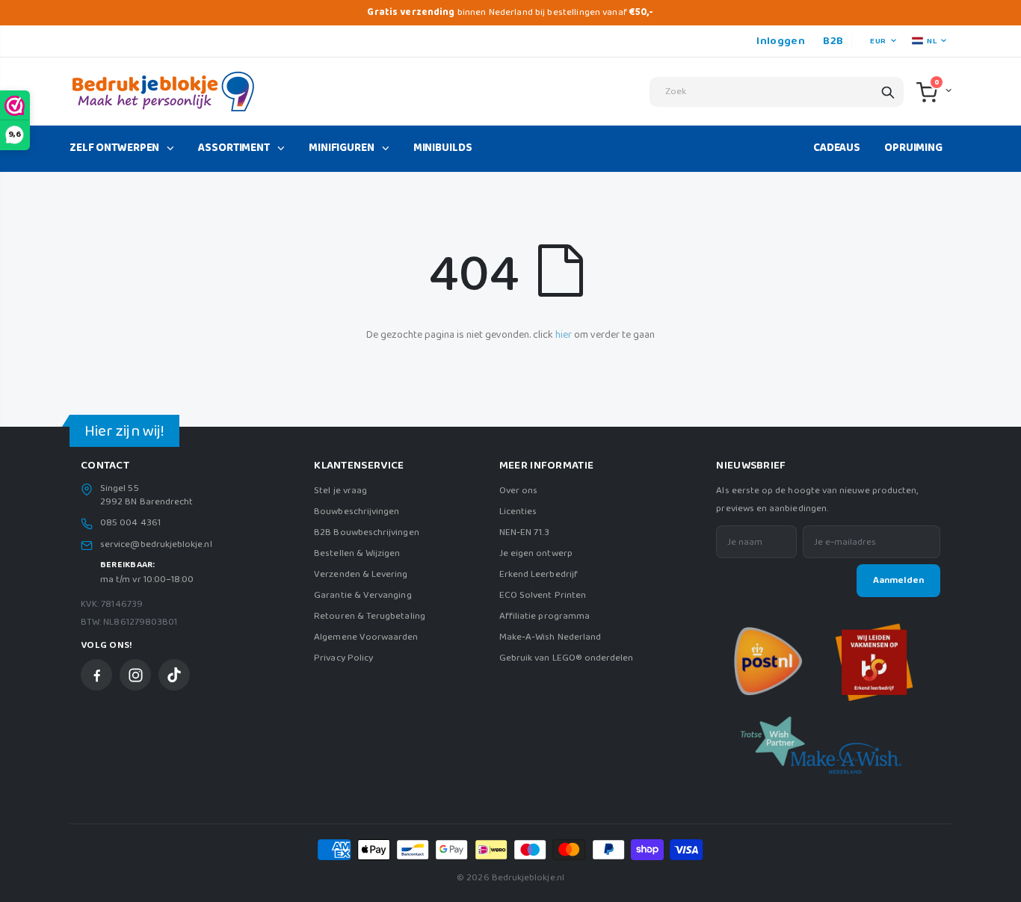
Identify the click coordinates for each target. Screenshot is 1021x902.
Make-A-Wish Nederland (550, 637)
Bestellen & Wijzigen (357, 553)
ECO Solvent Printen (542, 595)
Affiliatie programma (544, 616)
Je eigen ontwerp (536, 553)
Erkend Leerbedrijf (538, 574)
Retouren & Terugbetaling (369, 616)
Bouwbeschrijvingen (356, 511)
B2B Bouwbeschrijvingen (366, 532)
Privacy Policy (343, 658)
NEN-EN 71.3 (524, 532)
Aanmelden (898, 580)
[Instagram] (135, 675)
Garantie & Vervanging (362, 595)
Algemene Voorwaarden (366, 637)
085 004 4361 (130, 523)
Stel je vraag (340, 490)
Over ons (518, 490)
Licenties (518, 511)
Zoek (888, 92)
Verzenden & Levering (360, 574)
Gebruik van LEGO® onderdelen (566, 658)
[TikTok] (174, 675)
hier (563, 335)
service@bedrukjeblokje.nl (156, 545)
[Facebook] (96, 675)
